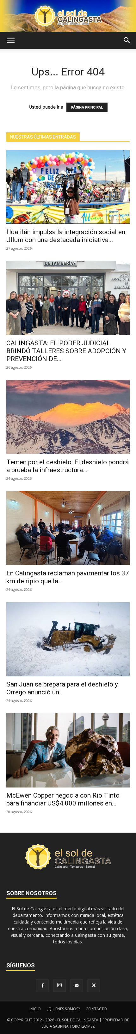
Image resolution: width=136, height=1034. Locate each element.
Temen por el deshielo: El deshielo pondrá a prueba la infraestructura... (67, 466)
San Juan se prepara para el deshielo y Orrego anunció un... (62, 688)
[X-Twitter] (93, 985)
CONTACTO (96, 1009)
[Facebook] (42, 985)
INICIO (35, 1009)
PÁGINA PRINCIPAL (87, 107)
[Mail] (76, 985)
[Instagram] (59, 985)
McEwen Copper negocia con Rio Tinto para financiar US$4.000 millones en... (63, 799)
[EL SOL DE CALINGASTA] (68, 16)
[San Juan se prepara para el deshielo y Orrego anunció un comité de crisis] (68, 639)
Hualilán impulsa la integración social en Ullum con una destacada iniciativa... (65, 236)
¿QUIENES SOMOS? (63, 1009)
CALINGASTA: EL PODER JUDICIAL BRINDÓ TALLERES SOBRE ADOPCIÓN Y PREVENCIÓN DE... (66, 351)
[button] (11, 40)
